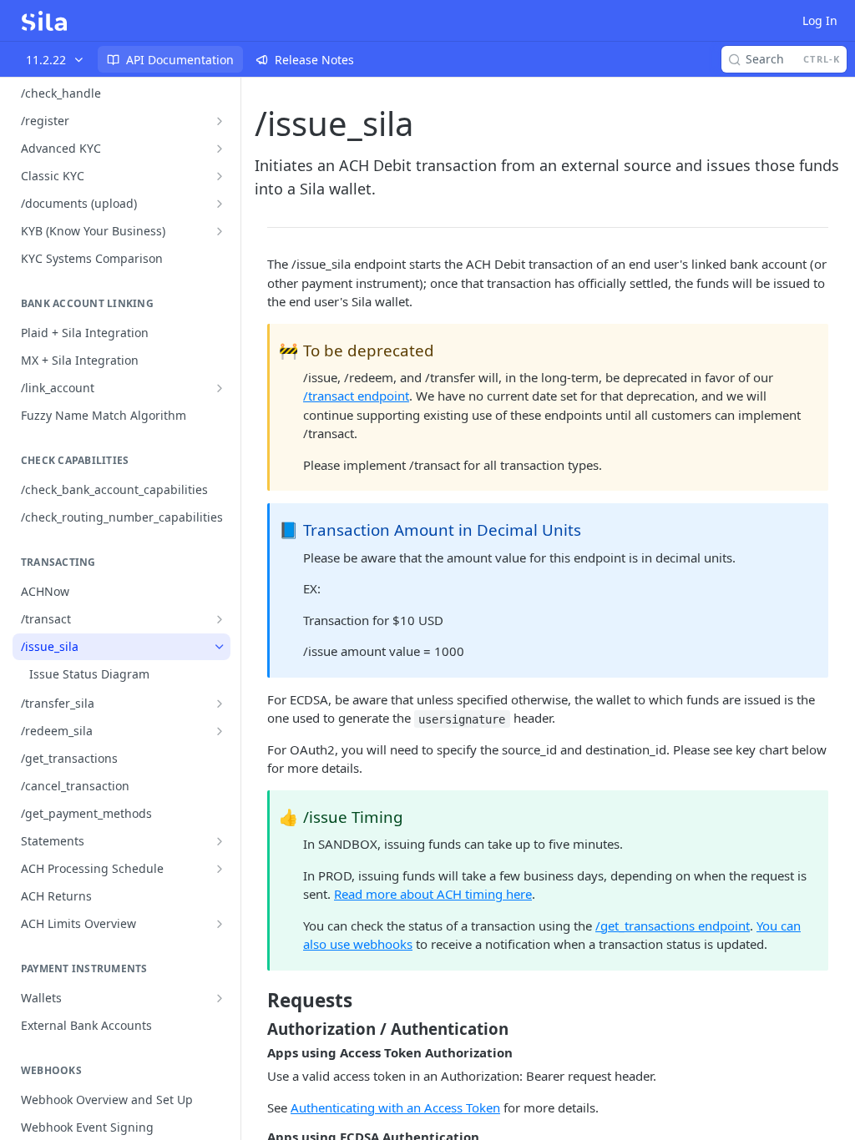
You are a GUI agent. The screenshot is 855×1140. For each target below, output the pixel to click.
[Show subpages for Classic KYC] (219, 176)
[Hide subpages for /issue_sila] (219, 646)
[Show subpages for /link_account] (219, 388)
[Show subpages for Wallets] (219, 998)
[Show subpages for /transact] (219, 619)
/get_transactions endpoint (672, 925)
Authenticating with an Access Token (395, 1107)
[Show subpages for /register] (219, 121)
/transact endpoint (356, 395)
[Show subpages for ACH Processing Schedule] (219, 868)
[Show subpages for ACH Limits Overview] (219, 924)
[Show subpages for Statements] (219, 841)
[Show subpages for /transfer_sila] (219, 703)
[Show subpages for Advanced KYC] (219, 148)
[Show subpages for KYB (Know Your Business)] (219, 231)
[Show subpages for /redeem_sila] (219, 731)
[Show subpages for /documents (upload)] (219, 203)
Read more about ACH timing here (433, 893)
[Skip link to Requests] (256, 1000)
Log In (819, 20)
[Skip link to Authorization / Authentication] (256, 1028)
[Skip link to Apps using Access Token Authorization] (256, 1052)
